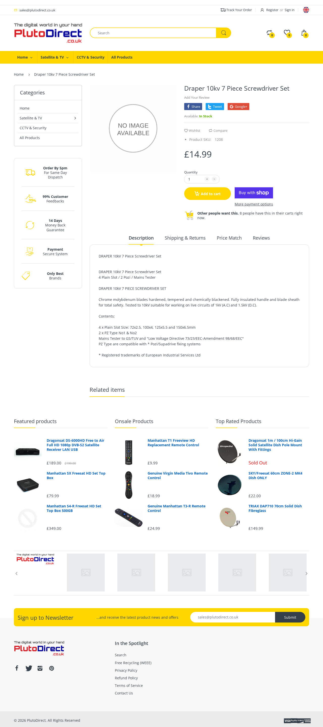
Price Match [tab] (229, 238)
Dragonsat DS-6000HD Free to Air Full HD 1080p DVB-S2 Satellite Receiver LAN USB (75, 445)
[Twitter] (28, 668)
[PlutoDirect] (48, 32)
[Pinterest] (51, 668)
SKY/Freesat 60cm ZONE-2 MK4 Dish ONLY (275, 475)
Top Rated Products (238, 421)
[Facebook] (16, 668)
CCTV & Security (33, 127)
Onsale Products (134, 421)
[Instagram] (40, 668)
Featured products (35, 421)
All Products (30, 137)
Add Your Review (196, 97)
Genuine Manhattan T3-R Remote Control (176, 508)
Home (19, 74)
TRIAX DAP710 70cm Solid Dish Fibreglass (275, 508)
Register (272, 10)
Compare (220, 130)
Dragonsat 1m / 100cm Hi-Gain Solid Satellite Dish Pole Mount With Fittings (275, 445)
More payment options (254, 204)
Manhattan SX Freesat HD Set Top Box (76, 475)
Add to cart (211, 193)
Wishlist (194, 130)
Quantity (191, 172)
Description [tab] (141, 238)
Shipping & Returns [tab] (185, 238)
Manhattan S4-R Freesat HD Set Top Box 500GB (74, 508)
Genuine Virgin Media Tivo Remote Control (178, 475)
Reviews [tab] (261, 238)
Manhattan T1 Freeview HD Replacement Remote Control (173, 442)
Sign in (289, 10)
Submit (290, 617)
